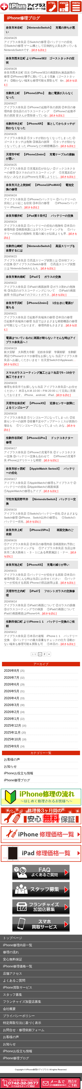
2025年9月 (11, 746)
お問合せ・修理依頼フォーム (23, 1030)
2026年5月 (11, 691)
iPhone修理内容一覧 (17, 945)
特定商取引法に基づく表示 (22, 1023)
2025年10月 (12, 739)
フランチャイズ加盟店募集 (22, 1001)
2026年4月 (11, 698)
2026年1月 (11, 718)
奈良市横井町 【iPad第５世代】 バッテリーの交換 (39, 215)
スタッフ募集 (12, 994)
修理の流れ (11, 952)
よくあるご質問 (14, 980)
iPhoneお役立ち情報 (18, 773)
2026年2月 (11, 712)
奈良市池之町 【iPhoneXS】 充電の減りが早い (37, 564)
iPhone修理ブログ (17, 780)
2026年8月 (11, 670)
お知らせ (10, 766)
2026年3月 (11, 705)
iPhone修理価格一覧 (17, 966)
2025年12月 (12, 725)
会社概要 (9, 1009)
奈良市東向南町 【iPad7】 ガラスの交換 (33, 276)
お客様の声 (12, 759)
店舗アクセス (12, 973)
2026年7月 (11, 677)
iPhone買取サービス (17, 987)
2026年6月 (11, 684)
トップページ (12, 938)
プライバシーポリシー (19, 1016)
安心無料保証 (12, 959)
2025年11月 (12, 732)
